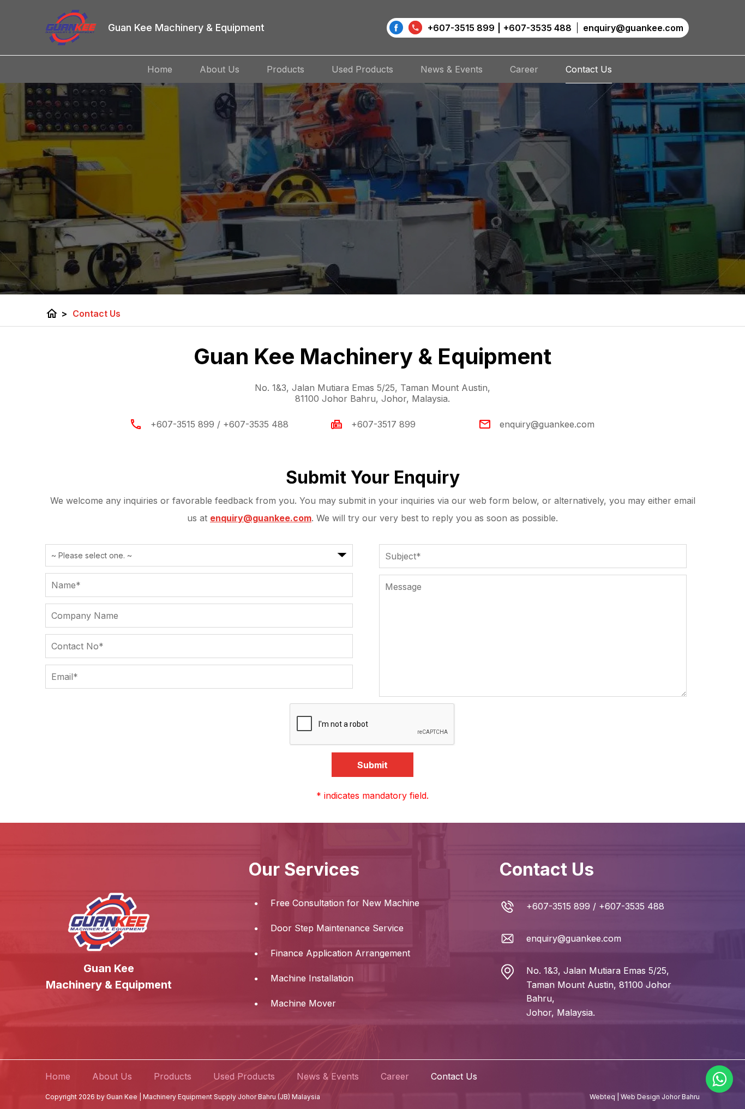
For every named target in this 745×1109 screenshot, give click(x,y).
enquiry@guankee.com (547, 424)
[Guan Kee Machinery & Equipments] (396, 27)
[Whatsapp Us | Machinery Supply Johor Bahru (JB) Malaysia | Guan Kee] (719, 1079)
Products (285, 69)
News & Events (451, 69)
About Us (219, 69)
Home (159, 69)
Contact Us (589, 69)
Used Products (362, 69)
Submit (372, 765)
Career (524, 69)
